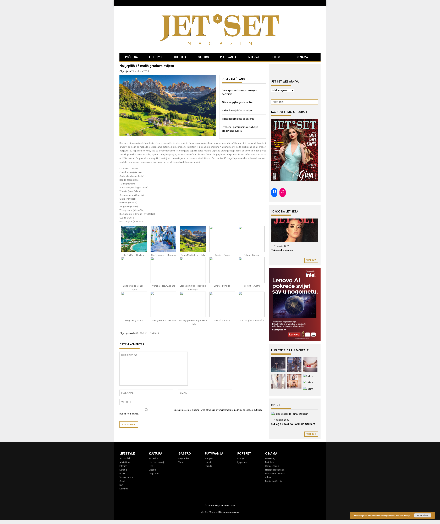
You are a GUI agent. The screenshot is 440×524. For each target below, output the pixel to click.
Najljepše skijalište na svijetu (237, 110)
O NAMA (302, 57)
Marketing (270, 458)
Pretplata (269, 462)
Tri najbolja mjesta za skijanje (238, 118)
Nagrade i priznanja (274, 469)
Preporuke (183, 458)
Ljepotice (242, 462)
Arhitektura (124, 462)
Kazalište (153, 458)
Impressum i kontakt (275, 473)
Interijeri (123, 466)
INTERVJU (254, 57)
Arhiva (268, 477)
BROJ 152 (138, 333)
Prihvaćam (422, 515)
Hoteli (208, 462)
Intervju (240, 458)
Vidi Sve (311, 260)
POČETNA (131, 57)
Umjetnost (154, 473)
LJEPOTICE (279, 57)
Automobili (124, 458)
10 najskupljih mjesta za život (238, 102)
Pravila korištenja (273, 481)
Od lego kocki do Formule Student (293, 424)
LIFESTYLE (156, 57)
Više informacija (403, 515)
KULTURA (180, 57)
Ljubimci (123, 488)
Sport (122, 481)
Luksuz (123, 469)
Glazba (152, 469)
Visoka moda (126, 477)
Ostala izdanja (272, 466)
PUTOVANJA (228, 57)
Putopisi (209, 458)
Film (151, 466)
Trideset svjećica (282, 250)
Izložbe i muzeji (156, 462)
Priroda (208, 466)
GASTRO (203, 57)
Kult (121, 485)
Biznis (122, 473)
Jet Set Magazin (209, 512)
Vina (180, 462)
